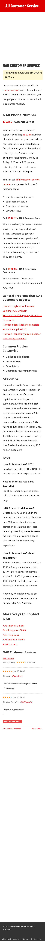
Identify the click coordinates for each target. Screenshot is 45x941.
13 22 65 (12, 269)
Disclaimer (26, 939)
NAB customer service (12, 721)
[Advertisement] (22, 37)
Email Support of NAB (14, 630)
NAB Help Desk (11, 634)
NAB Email (36, 728)
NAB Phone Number (13, 625)
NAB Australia (8, 658)
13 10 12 (12, 218)
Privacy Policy (38, 939)
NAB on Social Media (14, 639)
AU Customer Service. (22, 6)
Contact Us (16, 939)
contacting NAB (11, 90)
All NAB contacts (10, 644)
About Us (6, 939)
